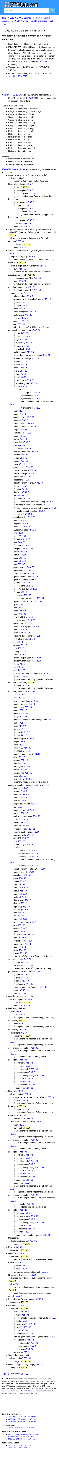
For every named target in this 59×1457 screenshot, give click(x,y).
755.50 (22, 281)
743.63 (22, 536)
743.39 (21, 670)
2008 (20, 1421)
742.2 (21, 1125)
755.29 (32, 1219)
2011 (51, 73)
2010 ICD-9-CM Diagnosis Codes (24, 18)
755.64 (22, 654)
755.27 (27, 1232)
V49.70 (27, 223)
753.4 (22, 931)
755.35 (31, 1084)
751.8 (48, 299)
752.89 (30, 423)
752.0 (22, 757)
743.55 (30, 567)
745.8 (36, 426)
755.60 (31, 256)
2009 (10, 1421)
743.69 (26, 539)
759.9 (11, 253)
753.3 (23, 651)
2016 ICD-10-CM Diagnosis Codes (21, 1434)
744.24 (32, 530)
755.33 (23, 1059)
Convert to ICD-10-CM (12, 95)
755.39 (32, 1072)
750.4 (27, 526)
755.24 (29, 1213)
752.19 (30, 417)
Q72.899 (30, 98)
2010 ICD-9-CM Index (32, 1391)
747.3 (29, 342)
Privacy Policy (19, 1428)
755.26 (27, 1225)
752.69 (27, 595)
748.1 (21, 744)
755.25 (31, 1228)
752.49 (23, 439)
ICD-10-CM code (47, 61)
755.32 (32, 193)
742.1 (37, 408)
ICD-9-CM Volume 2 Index (13, 169)
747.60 (36, 330)
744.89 (21, 445)
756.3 (27, 442)
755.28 (30, 1204)
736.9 (28, 1094)
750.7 (25, 887)
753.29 (30, 934)
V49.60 (27, 226)
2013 (15, 76)
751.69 (35, 358)
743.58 (23, 339)
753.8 (24, 361)
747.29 (28, 315)
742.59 (27, 875)
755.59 (37, 290)
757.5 (20, 723)
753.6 (29, 941)
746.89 (22, 614)
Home (4, 18)
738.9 (20, 1091)
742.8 (22, 729)
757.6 (23, 414)
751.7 (25, 763)
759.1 (30, 296)
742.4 (21, 411)
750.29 (24, 788)
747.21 (24, 318)
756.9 (24, 367)
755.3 (6, 1374)
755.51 (24, 454)
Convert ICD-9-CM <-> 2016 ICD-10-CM (23, 1437)
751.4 (32, 639)
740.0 (37, 392)
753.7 (24, 928)
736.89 (30, 1118)
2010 (29, 1419)
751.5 (24, 302)
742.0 (37, 395)
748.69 (34, 701)
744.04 (30, 514)
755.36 (26, 1081)
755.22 (32, 211)
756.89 (33, 470)
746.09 (31, 620)
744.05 (52, 508)
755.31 (30, 190)
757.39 (21, 841)
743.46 (27, 448)
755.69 (37, 278)
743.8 (20, 533)
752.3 (23, 947)
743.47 (23, 822)
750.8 (24, 305)
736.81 (33, 1241)
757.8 (27, 632)
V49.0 (18, 1011)
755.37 (28, 1066)
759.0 (23, 881)
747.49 (24, 978)
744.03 (41, 511)
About (10, 1428)
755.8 (43, 266)
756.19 (24, 461)
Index (14, 1417)
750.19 (23, 919)
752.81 (40, 598)
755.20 (25, 205)
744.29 (30, 352)
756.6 (26, 480)
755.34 (29, 1063)
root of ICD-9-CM (8, 1391)
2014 (20, 76)
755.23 (23, 1210)
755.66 (20, 915)
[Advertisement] (24, 85)
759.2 (26, 520)
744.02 (46, 355)
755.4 (30, 184)
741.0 (11, 404)
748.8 (34, 803)
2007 (29, 1421)
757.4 (20, 607)
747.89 (34, 451)
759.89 (27, 748)
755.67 (21, 564)
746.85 (27, 336)
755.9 (51, 1097)
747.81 (24, 333)
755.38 (34, 1069)
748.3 (25, 420)
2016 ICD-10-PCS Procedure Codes (21, 1439)
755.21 (30, 208)
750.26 (19, 694)
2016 (10, 1445)
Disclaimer (30, 1428)
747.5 (27, 349)
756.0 (23, 374)
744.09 (46, 504)
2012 (10, 76)
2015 (25, 76)
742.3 (37, 398)
